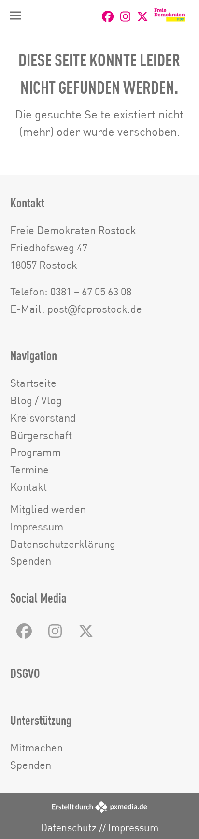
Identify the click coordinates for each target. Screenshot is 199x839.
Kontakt (28, 486)
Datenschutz (69, 828)
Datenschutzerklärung (62, 543)
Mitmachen (36, 747)
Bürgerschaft (41, 435)
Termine (29, 469)
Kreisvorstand (43, 417)
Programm (35, 451)
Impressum (36, 526)
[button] (15, 16)
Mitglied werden (48, 508)
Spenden (30, 560)
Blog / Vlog (36, 400)
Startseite (33, 382)
